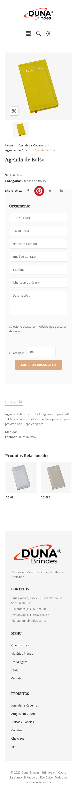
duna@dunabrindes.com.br (30, 621)
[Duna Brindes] (38, 13)
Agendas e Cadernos (32, 145)
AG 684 (10, 497)
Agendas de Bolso (17, 150)
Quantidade (17, 353)
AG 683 (45, 497)
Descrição (14, 402)
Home (9, 145)
